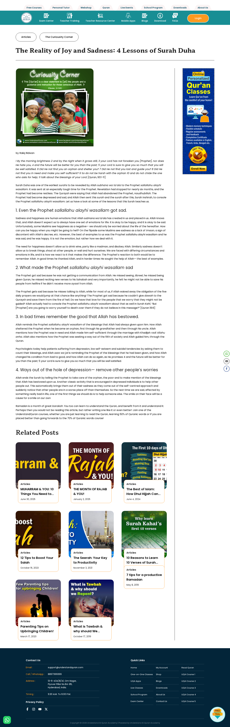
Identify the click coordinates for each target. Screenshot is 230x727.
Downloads (180, 7)
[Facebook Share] (227, 369)
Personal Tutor (61, 7)
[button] (69, 16)
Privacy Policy (35, 702)
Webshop (86, 7)
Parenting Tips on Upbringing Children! (37, 628)
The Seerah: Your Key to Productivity (90, 560)
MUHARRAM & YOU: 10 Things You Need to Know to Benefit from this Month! (37, 491)
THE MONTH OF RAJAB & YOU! (90, 491)
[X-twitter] (46, 709)
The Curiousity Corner (59, 37)
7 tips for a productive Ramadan (144, 577)
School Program (153, 7)
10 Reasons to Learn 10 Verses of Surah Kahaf (142, 560)
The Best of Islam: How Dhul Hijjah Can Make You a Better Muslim (142, 491)
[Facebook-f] (27, 709)
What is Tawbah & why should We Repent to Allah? (88, 628)
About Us (203, 7)
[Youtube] (39, 709)
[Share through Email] (227, 361)
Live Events (127, 7)
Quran (106, 7)
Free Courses (34, 7)
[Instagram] (33, 709)
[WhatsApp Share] (227, 354)
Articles (26, 37)
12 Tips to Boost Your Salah (36, 560)
